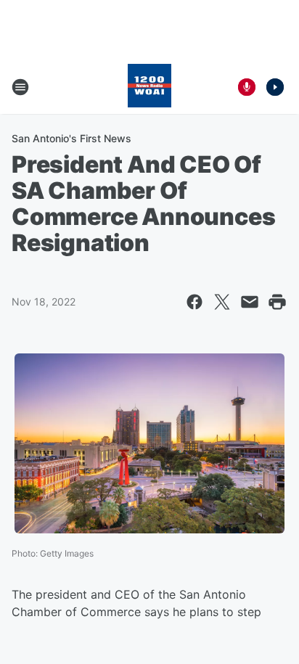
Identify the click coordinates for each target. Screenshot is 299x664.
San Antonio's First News (71, 138)
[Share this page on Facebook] (194, 302)
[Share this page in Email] (249, 302)
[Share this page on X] (222, 302)
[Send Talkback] (246, 87)
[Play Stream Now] (275, 87)
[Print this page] (277, 302)
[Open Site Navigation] (20, 87)
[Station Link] (149, 87)
